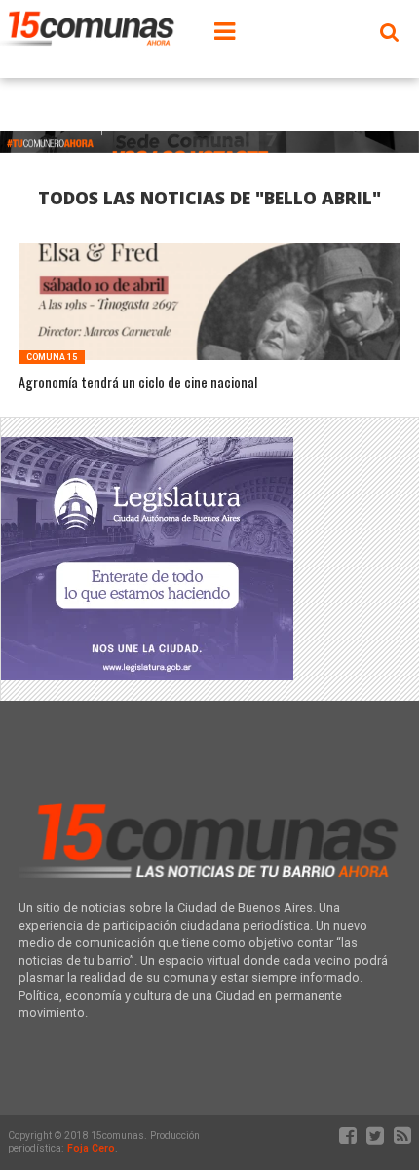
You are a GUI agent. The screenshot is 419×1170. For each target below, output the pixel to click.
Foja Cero (91, 1148)
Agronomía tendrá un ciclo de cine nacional (138, 383)
